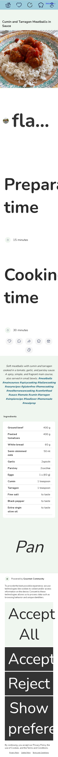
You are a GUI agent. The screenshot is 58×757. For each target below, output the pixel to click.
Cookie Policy (26, 753)
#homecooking (44, 386)
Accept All (30, 624)
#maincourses (10, 382)
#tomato (23, 395)
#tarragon (44, 395)
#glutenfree (28, 386)
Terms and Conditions (41, 753)
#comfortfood (43, 391)
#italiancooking (46, 382)
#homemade (44, 399)
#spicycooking (28, 382)
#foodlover (30, 399)
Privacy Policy (14, 753)
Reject (29, 683)
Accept (30, 659)
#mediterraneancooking (20, 391)
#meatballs (45, 378)
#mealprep (29, 403)
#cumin (32, 395)
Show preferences (30, 718)
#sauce (12, 395)
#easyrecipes (12, 386)
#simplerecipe (14, 399)
